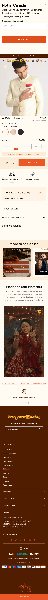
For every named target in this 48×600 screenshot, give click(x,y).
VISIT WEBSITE (24, 40)
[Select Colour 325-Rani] (13, 132)
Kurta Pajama (7, 449)
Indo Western (7, 465)
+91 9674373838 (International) (14, 524)
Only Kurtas (7, 457)
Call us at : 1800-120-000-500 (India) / (17, 521)
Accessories (7, 485)
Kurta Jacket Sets (9, 453)
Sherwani (6, 469)
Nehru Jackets (8, 461)
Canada (25, 548)
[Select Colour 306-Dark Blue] (21, 132)
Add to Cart (31, 163)
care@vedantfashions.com (12, 517)
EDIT (40, 193)
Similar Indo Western (9, 383)
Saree (5, 477)
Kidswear (6, 481)
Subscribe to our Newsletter (24, 423)
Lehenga (6, 473)
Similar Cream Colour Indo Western (33, 383)
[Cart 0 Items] (45, 61)
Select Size (6, 140)
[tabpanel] (24, 91)
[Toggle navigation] (4, 61)
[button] (37, 61)
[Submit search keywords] (33, 61)
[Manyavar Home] (18, 61)
